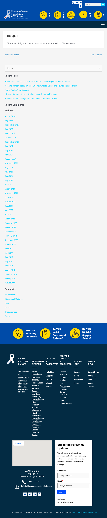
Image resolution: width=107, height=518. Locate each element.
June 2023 (9, 176)
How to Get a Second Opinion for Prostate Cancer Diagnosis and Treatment (37, 81)
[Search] (103, 4)
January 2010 (10, 278)
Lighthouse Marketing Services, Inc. (85, 512)
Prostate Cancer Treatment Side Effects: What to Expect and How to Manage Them (41, 86)
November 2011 (11, 244)
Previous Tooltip (11, 55)
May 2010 (9, 261)
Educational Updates (14, 299)
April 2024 (9, 155)
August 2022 (10, 202)
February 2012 (11, 236)
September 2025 (12, 125)
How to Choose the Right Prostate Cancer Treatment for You (31, 98)
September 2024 (12, 142)
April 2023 (9, 184)
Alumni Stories (11, 295)
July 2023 (9, 172)
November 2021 (11, 232)
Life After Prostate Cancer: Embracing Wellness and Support (31, 94)
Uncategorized (11, 312)
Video (7, 316)
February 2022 (11, 223)
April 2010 (9, 266)
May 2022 (9, 210)
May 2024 (9, 150)
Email (60, 481)
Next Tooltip (97, 55)
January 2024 (10, 159)
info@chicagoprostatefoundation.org (36, 486)
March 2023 (10, 189)
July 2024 (9, 146)
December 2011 (11, 240)
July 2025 (9, 129)
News (7, 307)
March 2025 (10, 133)
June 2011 (9, 249)
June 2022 (9, 206)
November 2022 (11, 193)
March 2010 (10, 270)
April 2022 (9, 214)
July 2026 (9, 120)
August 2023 (10, 167)
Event (7, 303)
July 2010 (9, 257)
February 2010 (11, 274)
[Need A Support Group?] (71, 15)
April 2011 (9, 253)
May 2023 (9, 180)
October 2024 (10, 137)
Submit (61, 492)
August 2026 (10, 116)
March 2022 (10, 219)
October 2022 (10, 197)
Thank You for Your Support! (17, 90)
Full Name (61, 471)
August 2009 (10, 283)
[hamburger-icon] (103, 24)
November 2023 (11, 163)
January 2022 (10, 227)
